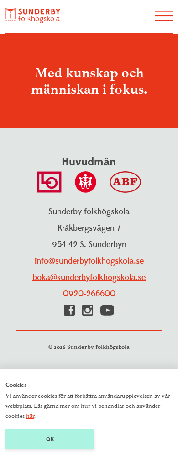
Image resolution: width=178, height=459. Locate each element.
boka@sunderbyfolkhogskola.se (89, 277)
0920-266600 (89, 294)
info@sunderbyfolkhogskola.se (89, 261)
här (30, 415)
